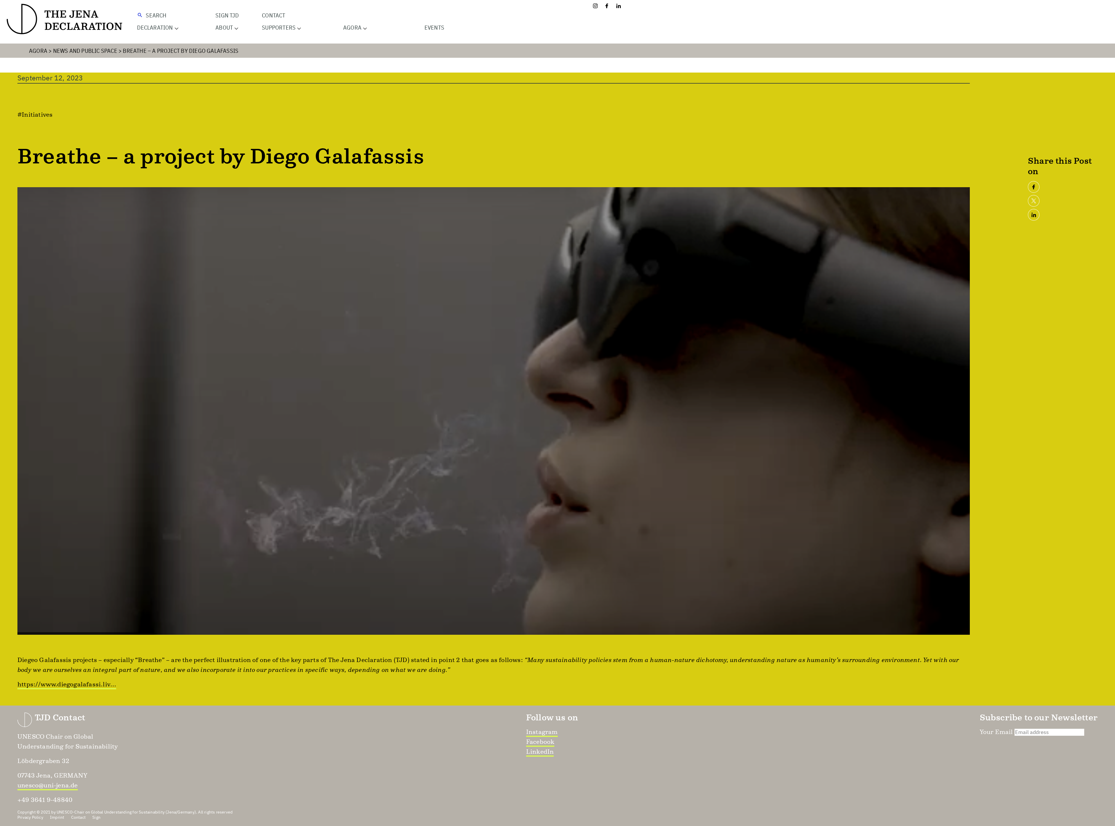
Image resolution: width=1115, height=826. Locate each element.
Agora (38, 51)
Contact (273, 15)
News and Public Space (85, 51)
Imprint (57, 817)
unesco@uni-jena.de (47, 785)
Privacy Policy (30, 817)
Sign (96, 817)
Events (434, 27)
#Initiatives (35, 114)
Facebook (540, 742)
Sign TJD (227, 15)
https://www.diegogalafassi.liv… (66, 684)
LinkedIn (540, 751)
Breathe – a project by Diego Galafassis (180, 51)
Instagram (542, 732)
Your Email (996, 732)
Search (156, 15)
